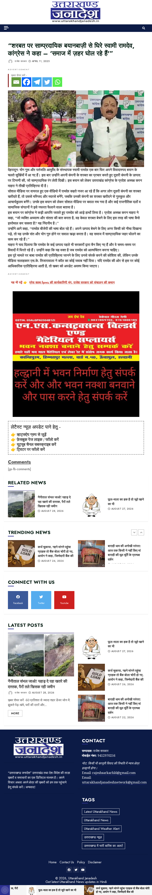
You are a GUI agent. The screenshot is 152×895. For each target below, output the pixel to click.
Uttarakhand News (96, 820)
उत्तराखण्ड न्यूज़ (93, 837)
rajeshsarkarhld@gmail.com (114, 773)
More (15, 713)
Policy (81, 862)
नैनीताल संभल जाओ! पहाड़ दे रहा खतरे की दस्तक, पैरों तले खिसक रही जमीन (21, 503)
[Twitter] (47, 82)
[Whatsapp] (57, 82)
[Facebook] (26, 82)
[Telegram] (37, 82)
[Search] (143, 28)
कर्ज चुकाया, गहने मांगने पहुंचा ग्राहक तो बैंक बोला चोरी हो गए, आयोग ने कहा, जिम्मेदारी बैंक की (21, 553)
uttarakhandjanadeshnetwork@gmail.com (114, 782)
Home (52, 862)
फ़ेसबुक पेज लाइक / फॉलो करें (38, 439)
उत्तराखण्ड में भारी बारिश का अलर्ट (103, 845)
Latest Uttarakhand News (100, 811)
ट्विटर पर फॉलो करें (31, 449)
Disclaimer (95, 862)
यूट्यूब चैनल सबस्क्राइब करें (36, 444)
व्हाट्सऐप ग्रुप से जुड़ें (31, 434)
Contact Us (67, 862)
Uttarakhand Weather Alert (101, 828)
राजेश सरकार (20, 61)
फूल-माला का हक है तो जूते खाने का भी (91, 503)
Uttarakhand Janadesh (82, 878)
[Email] (16, 82)
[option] (41, 555)
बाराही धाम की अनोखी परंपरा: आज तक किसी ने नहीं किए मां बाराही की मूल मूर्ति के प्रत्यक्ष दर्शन (91, 553)
